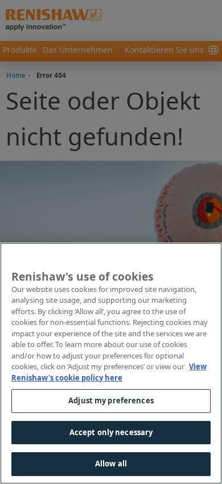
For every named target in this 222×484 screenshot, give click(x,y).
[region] (111, 363)
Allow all (111, 463)
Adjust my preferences (111, 400)
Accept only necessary (111, 432)
